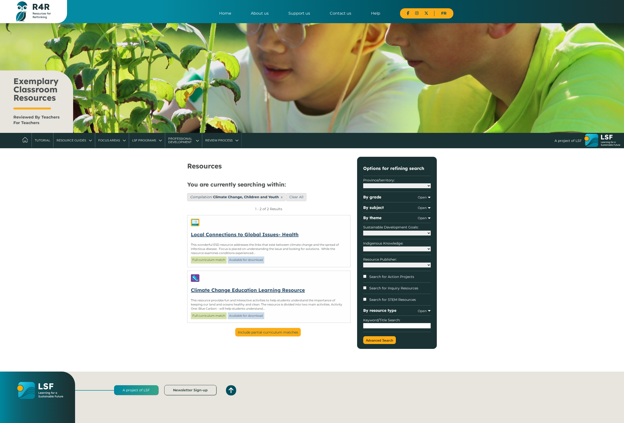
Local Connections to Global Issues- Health (245, 234)
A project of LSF (136, 390)
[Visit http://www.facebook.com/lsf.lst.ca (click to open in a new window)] (408, 13)
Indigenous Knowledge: (383, 243)
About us (260, 13)
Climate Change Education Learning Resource (248, 290)
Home (225, 13)
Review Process (219, 140)
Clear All (296, 197)
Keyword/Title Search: (381, 320)
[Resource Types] (269, 222)
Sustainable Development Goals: (391, 227)
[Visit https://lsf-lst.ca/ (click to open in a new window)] (602, 141)
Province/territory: (379, 180)
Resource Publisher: (380, 259)
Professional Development (180, 140)
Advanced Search (379, 340)
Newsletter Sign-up (190, 390)
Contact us (340, 13)
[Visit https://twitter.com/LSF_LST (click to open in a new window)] (426, 13)
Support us (299, 13)
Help (375, 13)
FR (444, 13)
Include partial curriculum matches (268, 332)
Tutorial (42, 140)
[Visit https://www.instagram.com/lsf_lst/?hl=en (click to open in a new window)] (417, 13)
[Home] (33, 11)
